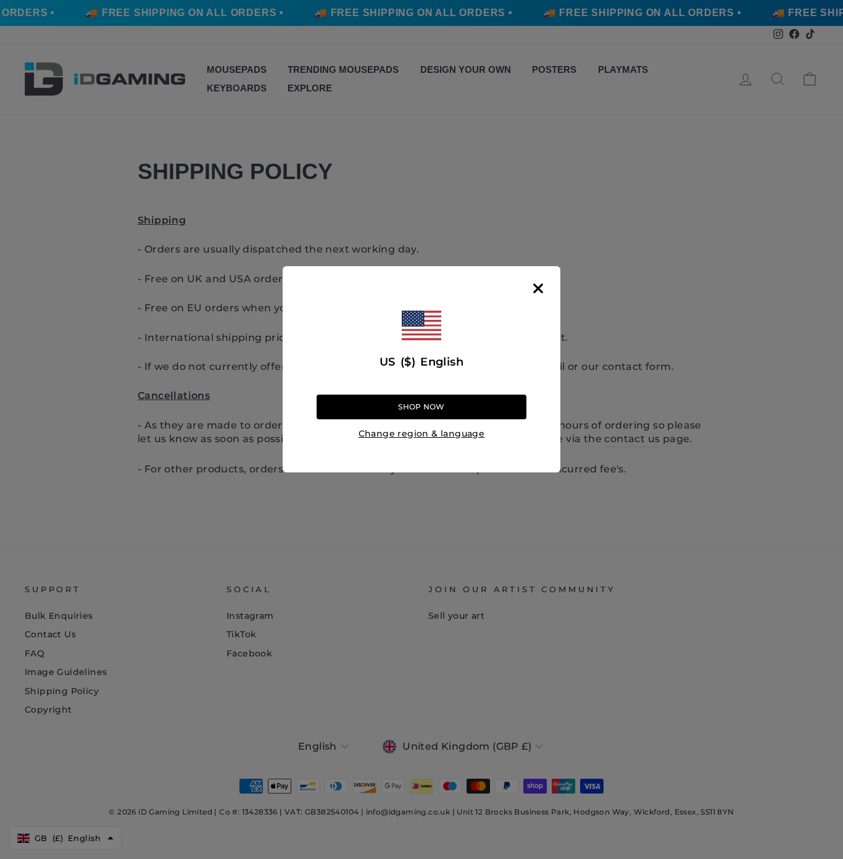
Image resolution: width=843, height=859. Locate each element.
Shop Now (421, 406)
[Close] (538, 288)
